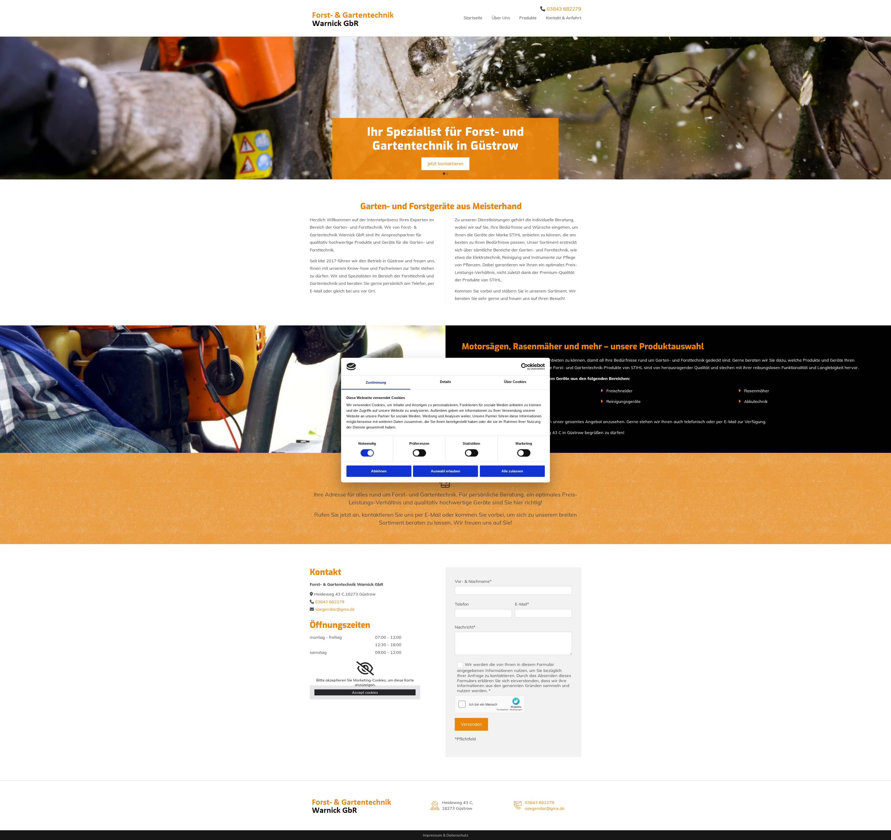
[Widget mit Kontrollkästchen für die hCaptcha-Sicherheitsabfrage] (490, 704)
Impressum (432, 835)
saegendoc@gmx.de (335, 609)
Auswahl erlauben (445, 471)
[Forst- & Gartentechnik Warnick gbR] (355, 18)
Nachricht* (465, 627)
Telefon (462, 604)
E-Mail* (522, 604)
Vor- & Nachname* (473, 581)
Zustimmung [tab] (376, 383)
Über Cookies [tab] (515, 382)
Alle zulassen (512, 471)
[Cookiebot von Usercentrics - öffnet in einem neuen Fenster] (524, 366)
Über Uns (501, 17)
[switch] (419, 453)
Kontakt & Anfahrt (563, 17)
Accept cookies (365, 692)
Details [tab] (445, 382)
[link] (365, 668)
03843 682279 (564, 9)
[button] (445, 163)
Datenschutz (457, 835)
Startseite (473, 17)
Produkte (528, 17)
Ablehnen (379, 471)
